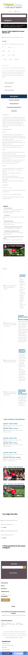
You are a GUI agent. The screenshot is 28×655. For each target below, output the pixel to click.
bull (9, 624)
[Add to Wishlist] (12, 520)
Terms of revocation (6, 651)
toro (14, 623)
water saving (18, 623)
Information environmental (7, 645)
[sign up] (24, 567)
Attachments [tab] (14, 104)
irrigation (21, 624)
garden (2, 626)
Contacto (21, 637)
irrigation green (4, 624)
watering (3, 623)
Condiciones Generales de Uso (11, 637)
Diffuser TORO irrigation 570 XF (7, 535)
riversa (13, 624)
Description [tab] (14, 96)
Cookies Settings (7, 653)
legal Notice (4, 647)
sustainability (9, 623)
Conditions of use (5, 643)
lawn (17, 624)
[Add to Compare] (14, 520)
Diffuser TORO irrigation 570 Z (7, 524)
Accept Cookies (18, 653)
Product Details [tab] (14, 100)
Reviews (14, 111)
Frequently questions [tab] (14, 107)
